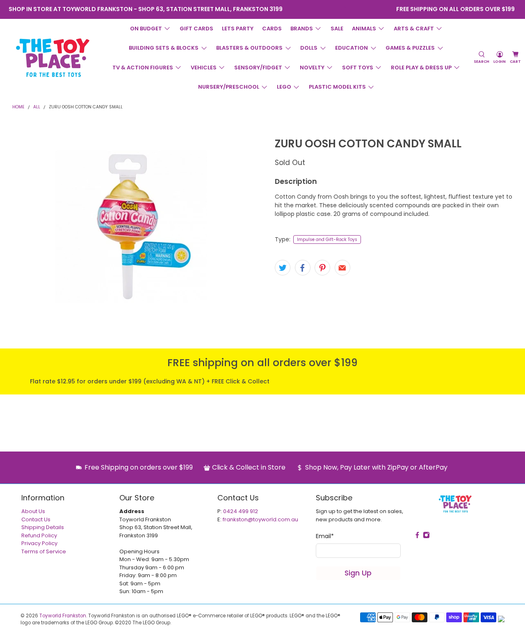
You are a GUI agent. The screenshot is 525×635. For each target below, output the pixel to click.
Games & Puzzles (410, 48)
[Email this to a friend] (342, 267)
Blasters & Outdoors (249, 48)
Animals (364, 28)
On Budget (146, 28)
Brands (301, 28)
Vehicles (204, 67)
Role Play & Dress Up (421, 67)
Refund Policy (39, 535)
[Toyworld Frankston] (53, 57)
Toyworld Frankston (62, 615)
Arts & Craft (414, 28)
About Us (33, 511)
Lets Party (237, 28)
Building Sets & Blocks (164, 48)
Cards (272, 28)
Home (18, 107)
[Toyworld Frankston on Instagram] (342, 9)
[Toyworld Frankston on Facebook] (331, 9)
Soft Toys (357, 67)
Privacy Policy (39, 543)
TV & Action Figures (142, 67)
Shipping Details (42, 527)
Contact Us (35, 519)
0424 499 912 (240, 511)
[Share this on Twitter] (282, 267)
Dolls (308, 48)
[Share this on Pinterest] (322, 267)
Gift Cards (196, 28)
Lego (284, 87)
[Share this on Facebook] (302, 267)
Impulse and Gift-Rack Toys (327, 239)
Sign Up (358, 573)
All (36, 107)
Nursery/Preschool (228, 87)
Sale (337, 28)
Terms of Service (43, 551)
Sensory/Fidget (258, 67)
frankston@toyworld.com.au (260, 519)
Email (325, 536)
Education (351, 48)
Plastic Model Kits (337, 87)
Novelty (312, 67)
